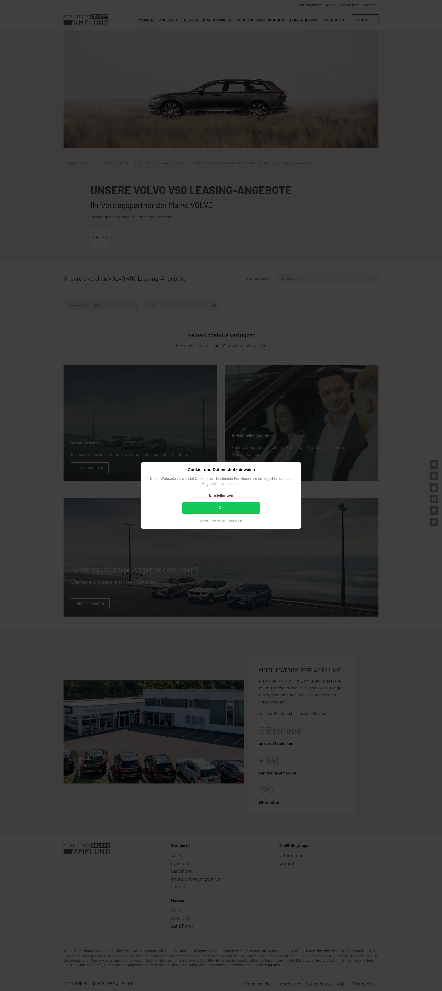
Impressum (218, 520)
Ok (221, 508)
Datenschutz (235, 520)
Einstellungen (221, 496)
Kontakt (204, 520)
